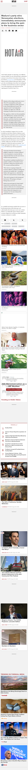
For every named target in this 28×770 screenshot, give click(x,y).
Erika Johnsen (6, 28)
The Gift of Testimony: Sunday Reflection (11, 503)
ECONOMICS (7, 223)
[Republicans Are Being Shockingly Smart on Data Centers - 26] (14, 683)
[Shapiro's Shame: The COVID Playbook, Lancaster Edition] (14, 611)
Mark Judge (4, 579)
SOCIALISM (14, 226)
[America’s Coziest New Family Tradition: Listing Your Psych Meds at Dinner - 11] (14, 706)
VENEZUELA (21, 226)
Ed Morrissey (5, 506)
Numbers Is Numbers (9, 646)
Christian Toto (5, 552)
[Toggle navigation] (2, 1)
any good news (10, 79)
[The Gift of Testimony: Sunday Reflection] (14, 493)
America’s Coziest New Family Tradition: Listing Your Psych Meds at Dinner (12, 715)
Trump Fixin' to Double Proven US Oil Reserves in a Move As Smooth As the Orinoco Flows (14, 445)
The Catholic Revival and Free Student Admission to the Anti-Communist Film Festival (12, 574)
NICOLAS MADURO (6, 226)
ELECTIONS (14, 223)
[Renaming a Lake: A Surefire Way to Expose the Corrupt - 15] (14, 752)
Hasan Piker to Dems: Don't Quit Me (13, 479)
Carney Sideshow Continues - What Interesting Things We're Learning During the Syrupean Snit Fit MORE (15, 455)
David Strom (4, 624)
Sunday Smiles (8, 427)
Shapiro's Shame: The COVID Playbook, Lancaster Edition (11, 620)
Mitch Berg (4, 649)
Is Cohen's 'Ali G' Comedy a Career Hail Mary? (13, 548)
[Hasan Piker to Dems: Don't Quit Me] (14, 469)
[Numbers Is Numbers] (14, 637)
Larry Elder (4, 482)
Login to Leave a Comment (14, 389)
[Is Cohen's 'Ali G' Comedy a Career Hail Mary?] (14, 538)
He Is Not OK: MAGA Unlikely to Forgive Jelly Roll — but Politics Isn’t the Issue (14, 738)
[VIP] (25, 1)
